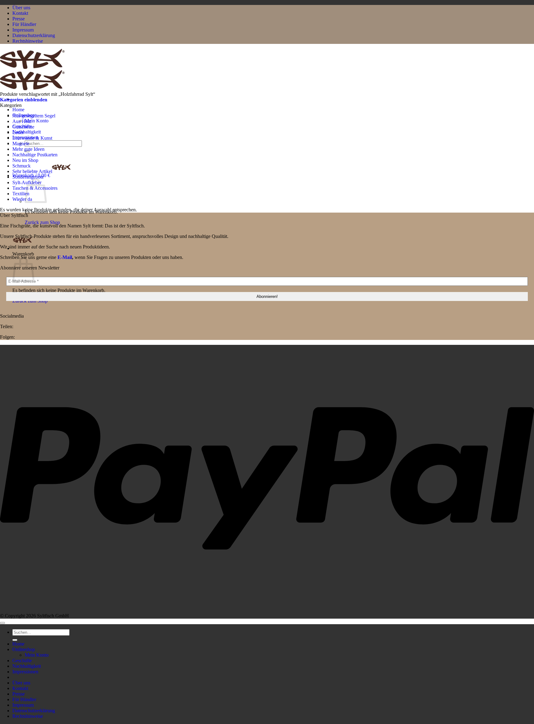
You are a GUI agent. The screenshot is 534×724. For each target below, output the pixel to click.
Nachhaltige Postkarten (34, 154)
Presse (18, 18)
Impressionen (25, 671)
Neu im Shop (25, 160)
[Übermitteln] (14, 640)
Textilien (20, 193)
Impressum (23, 29)
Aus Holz (21, 121)
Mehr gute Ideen (28, 149)
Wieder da (22, 199)
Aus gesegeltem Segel (33, 115)
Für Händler (24, 24)
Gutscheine (23, 126)
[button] (23, 99)
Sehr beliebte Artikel (32, 171)
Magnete (20, 143)
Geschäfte (22, 660)
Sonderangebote (28, 177)
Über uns (21, 7)
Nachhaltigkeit (26, 131)
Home (18, 109)
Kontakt (20, 13)
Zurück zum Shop (42, 222)
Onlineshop (23, 649)
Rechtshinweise (27, 41)
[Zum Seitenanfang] (2, 623)
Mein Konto (37, 120)
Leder (18, 132)
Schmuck (21, 165)
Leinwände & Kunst (32, 138)
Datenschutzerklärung (33, 35)
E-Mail (64, 257)
